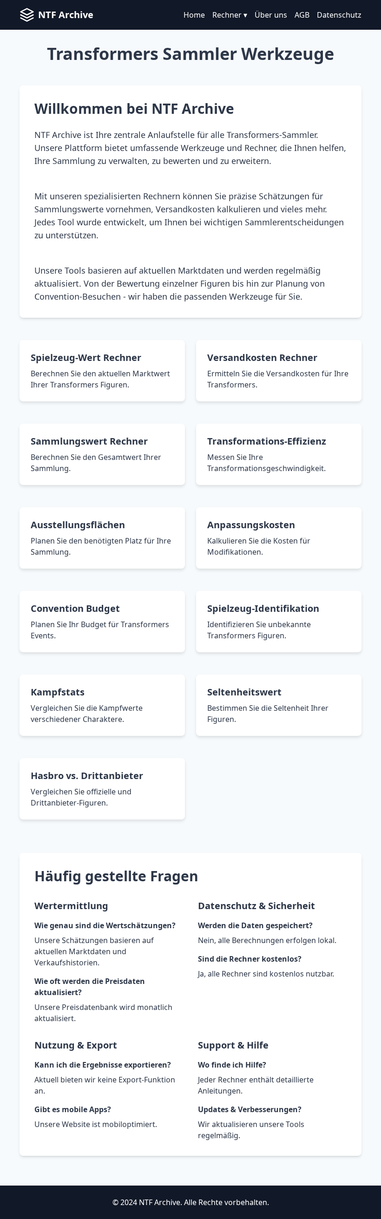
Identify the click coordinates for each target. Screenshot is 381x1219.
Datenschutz (339, 15)
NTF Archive (65, 14)
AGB (302, 15)
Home (194, 15)
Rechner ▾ (229, 15)
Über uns (271, 15)
